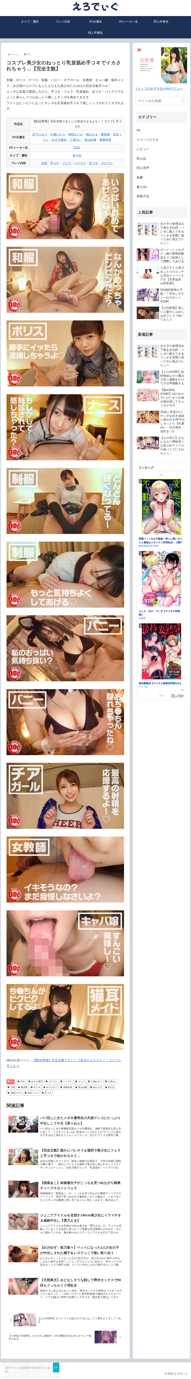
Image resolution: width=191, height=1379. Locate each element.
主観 (44, 163)
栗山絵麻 (90, 139)
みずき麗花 (59, 139)
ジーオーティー (146, 679)
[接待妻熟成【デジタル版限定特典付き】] (161, 507)
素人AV (142, 187)
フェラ (66, 163)
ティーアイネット (148, 610)
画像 (140, 177)
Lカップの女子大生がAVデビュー (159, 88)
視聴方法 (143, 196)
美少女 (77, 155)
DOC (77, 147)
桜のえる (92, 134)
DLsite (177, 696)
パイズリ (80, 163)
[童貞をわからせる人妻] (161, 575)
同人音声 (143, 168)
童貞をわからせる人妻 (151, 607)
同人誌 (141, 158)
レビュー (143, 149)
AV (12, 1081)
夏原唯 (105, 134)
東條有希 (105, 139)
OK (56, 1367)
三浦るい (76, 139)
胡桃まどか (75, 134)
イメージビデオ (148, 140)
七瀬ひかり (57, 134)
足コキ (93, 163)
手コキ (54, 163)
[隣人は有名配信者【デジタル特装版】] (161, 644)
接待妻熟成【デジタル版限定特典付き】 (160, 538)
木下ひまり (39, 134)
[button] (183, 101)
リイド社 (143, 541)
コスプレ (107, 163)
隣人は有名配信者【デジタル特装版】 (159, 676)
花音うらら (33, 1093)
